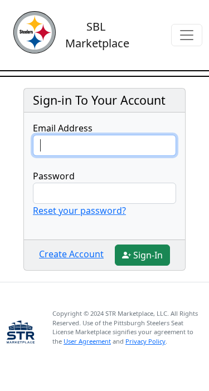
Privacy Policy (145, 341)
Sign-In (147, 255)
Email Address (63, 128)
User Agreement (87, 341)
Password (54, 176)
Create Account (71, 254)
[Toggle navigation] (186, 35)
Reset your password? (79, 210)
